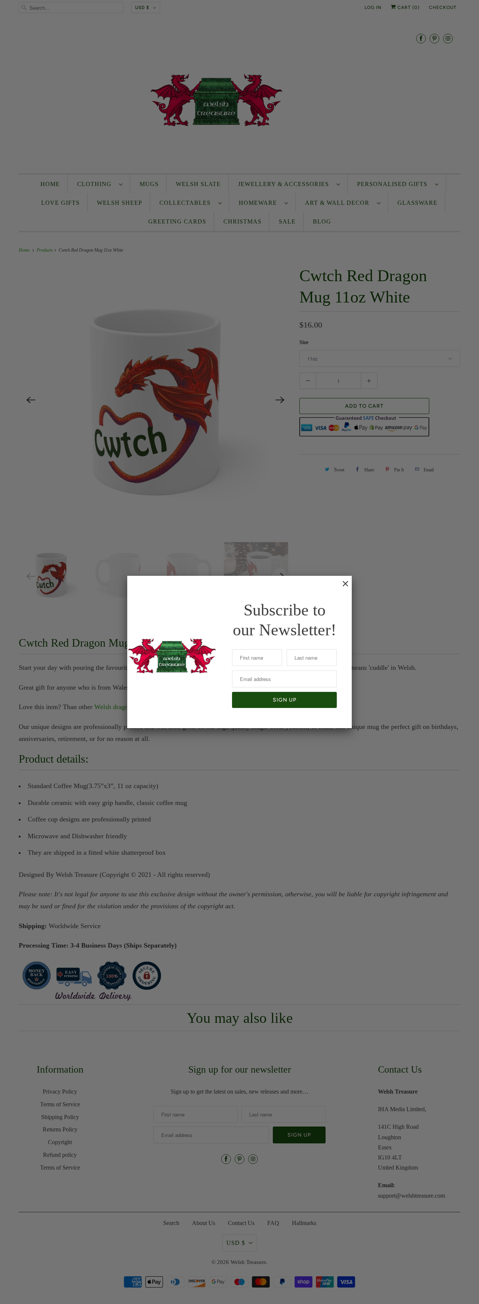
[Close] (341, 587)
